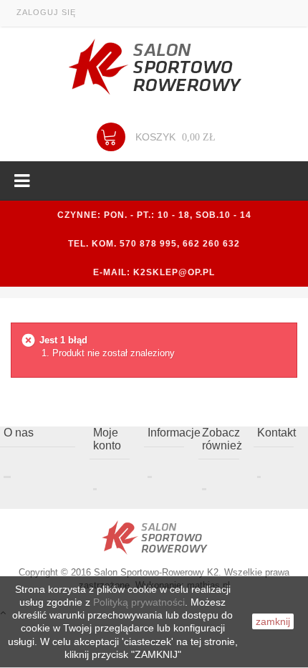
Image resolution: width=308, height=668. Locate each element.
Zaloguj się (46, 12)
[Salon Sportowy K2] (154, 67)
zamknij (273, 621)
